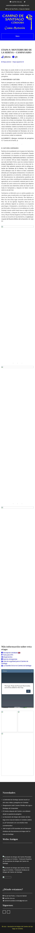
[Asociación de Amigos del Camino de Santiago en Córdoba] (17, 21)
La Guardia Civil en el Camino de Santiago (17, 665)
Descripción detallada (10, 653)
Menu (17, 36)
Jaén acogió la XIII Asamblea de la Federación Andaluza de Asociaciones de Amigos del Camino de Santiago (17, 831)
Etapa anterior (6, 62)
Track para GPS (8, 655)
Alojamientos (8, 657)
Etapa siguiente (17, 62)
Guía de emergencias (10, 659)
